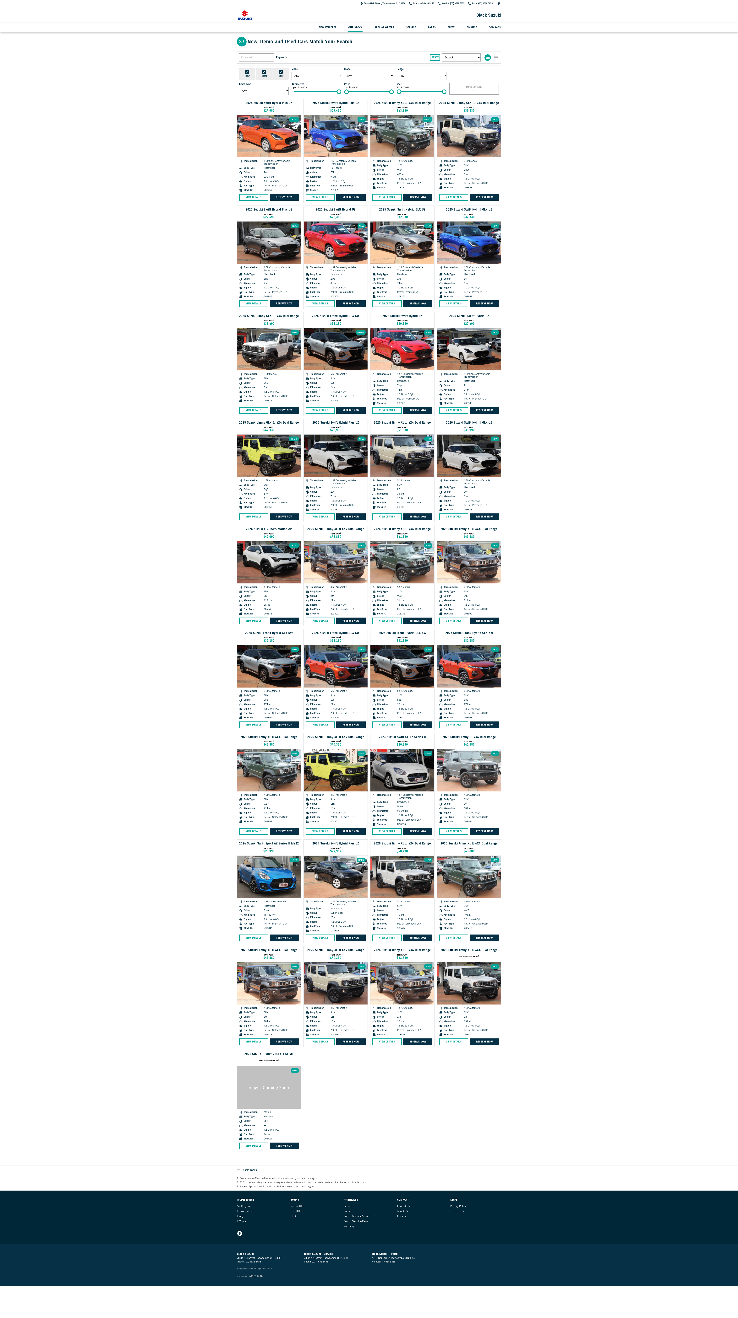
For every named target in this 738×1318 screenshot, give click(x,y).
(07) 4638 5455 (253, 1261)
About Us (402, 1211)
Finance (472, 27)
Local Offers (297, 1211)
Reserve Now (284, 197)
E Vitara (241, 1221)
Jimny (240, 1216)
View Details (253, 197)
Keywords (281, 57)
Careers (401, 1216)
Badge (400, 69)
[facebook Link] (498, 3)
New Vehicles (327, 27)
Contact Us (403, 1206)
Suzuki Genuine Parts (356, 1221)
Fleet (451, 27)
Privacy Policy (458, 1206)
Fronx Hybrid (245, 1211)
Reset (435, 57)
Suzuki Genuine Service (357, 1216)
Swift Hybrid (244, 1206)
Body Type (245, 84)
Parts (432, 27)
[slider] (339, 91)
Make (295, 69)
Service (411, 27)
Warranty (349, 1226)
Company (495, 27)
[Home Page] (244, 15)
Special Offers (384, 27)
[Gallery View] (487, 57)
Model (347, 69)
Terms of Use (457, 1211)
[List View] (496, 57)
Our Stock (355, 27)
